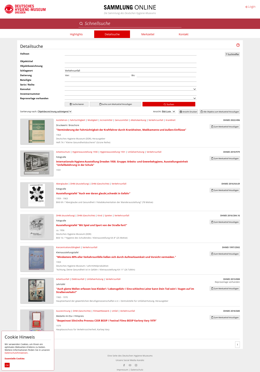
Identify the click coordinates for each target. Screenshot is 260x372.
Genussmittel (121, 120)
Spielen (108, 215)
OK (7, 365)
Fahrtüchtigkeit (77, 120)
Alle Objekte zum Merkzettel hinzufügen (221, 111)
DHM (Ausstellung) (79, 183)
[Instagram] (136, 365)
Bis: (133, 75)
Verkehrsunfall (156, 120)
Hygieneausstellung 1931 (112, 151)
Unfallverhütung (136, 151)
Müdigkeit (93, 120)
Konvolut (25, 89)
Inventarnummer (30, 93)
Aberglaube (62, 183)
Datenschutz (137, 369)
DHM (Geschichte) (100, 183)
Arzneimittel (106, 120)
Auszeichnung (63, 310)
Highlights (76, 34)
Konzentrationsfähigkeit (68, 247)
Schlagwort (26, 70)
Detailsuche (112, 34)
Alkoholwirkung (138, 120)
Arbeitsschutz (63, 151)
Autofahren (62, 120)
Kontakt (183, 34)
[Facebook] (124, 365)
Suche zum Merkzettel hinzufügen (117, 104)
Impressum (122, 369)
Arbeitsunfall (62, 279)
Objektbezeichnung (31, 65)
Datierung (26, 75)
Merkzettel (147, 34)
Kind (100, 215)
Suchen (170, 104)
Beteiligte (25, 79)
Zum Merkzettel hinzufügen (226, 126)
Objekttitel (26, 61)
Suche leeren (78, 104)
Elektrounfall (78, 279)
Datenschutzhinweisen (16, 352)
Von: (67, 75)
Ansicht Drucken (189, 111)
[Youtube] (130, 365)
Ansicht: (157, 111)
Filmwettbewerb (101, 310)
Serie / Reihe (27, 84)
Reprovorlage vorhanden (34, 98)
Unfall (115, 310)
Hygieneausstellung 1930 (85, 151)
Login (251, 7)
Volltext (24, 53)
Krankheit (170, 120)
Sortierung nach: (29, 111)
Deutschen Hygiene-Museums (137, 355)
